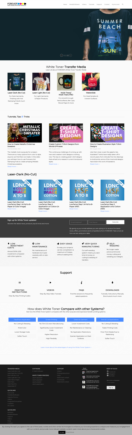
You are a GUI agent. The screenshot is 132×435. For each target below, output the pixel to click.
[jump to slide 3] (66, 55)
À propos (10, 412)
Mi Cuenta (11, 405)
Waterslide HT (12, 386)
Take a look (117, 231)
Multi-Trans (11, 382)
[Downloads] (112, 282)
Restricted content (63, 377)
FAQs (81, 290)
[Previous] (10, 140)
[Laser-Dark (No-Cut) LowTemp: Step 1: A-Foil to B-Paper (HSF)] (81, 190)
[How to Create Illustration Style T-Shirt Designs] (107, 133)
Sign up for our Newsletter (113, 380)
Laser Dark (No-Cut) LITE (15, 373)
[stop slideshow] (70, 55)
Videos (50, 290)
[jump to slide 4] (68, 55)
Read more (12, 166)
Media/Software (13, 414)
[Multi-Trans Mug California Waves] (66, 82)
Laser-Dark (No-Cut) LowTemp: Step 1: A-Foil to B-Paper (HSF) (81, 204)
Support (10, 416)
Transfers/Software (13, 395)
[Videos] (50, 282)
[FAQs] (81, 282)
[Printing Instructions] (19, 282)
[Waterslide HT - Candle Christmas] (91, 82)
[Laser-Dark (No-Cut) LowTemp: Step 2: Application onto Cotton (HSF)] (112, 190)
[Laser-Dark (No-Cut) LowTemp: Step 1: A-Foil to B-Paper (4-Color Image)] (20, 190)
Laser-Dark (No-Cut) (14, 371)
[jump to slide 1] (64, 55)
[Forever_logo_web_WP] (17, 4)
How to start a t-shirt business (93, 376)
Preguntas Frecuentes (15, 401)
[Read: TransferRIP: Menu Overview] (83, 382)
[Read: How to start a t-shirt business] (83, 377)
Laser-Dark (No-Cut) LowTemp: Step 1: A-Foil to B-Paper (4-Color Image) (19, 204)
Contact (10, 423)
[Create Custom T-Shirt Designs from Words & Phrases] (66, 133)
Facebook (112, 372)
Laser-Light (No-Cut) (14, 377)
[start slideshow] (61, 55)
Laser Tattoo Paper (14, 379)
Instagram (112, 374)
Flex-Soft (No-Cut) (13, 375)
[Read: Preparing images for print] (83, 372)
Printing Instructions (19, 291)
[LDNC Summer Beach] (16, 82)
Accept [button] (62, 432)
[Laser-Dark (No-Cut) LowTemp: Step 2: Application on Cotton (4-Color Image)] (51, 190)
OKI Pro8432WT (37, 378)
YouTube (112, 376)
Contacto (11, 403)
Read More (70, 432)
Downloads (112, 290)
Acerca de (11, 393)
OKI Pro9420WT (37, 380)
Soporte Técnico (13, 397)
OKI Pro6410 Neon (38, 384)
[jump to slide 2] (65, 55)
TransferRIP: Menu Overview (92, 380)
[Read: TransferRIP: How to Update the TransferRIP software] (83, 387)
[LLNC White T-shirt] (41, 82)
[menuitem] (65, 4)
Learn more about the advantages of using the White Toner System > (66, 347)
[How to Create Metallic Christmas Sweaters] (25, 133)
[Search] (122, 4)
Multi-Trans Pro (12, 384)
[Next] (121, 140)
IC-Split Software (37, 371)
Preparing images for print (92, 371)
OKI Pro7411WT (36, 382)
